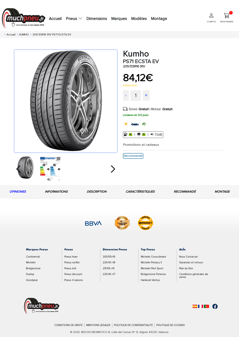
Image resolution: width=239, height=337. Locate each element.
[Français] (200, 306)
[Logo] (41, 306)
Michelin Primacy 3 (151, 262)
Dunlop (30, 274)
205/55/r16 (109, 256)
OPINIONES (17, 191)
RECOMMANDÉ (185, 191)
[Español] (194, 306)
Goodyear (32, 280)
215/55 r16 (109, 268)
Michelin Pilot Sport (152, 268)
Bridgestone (33, 268)
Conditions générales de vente (193, 276)
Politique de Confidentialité (133, 325)
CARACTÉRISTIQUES (140, 191)
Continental (33, 256)
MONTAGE (222, 191)
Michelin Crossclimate (153, 256)
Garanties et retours (191, 262)
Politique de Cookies (170, 325)
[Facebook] (212, 306)
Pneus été (70, 268)
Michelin (31, 262)
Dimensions (96, 18)
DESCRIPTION (97, 191)
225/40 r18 (109, 262)
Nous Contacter (188, 256)
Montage (159, 18)
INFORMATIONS (56, 191)
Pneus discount (73, 274)
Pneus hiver (71, 256)
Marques (119, 18)
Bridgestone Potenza (153, 274)
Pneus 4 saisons (73, 280)
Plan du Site (186, 268)
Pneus (72, 18)
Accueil (55, 18)
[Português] (206, 306)
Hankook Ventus (150, 280)
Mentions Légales (98, 325)
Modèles (139, 18)
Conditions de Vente (68, 325)
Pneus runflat (72, 262)
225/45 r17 (109, 274)
